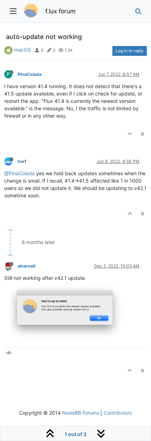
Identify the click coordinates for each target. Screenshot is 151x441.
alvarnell (26, 266)
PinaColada (29, 74)
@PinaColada (19, 173)
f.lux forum (60, 11)
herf (22, 161)
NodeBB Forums (80, 413)
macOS (22, 50)
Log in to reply (130, 50)
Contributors (118, 413)
